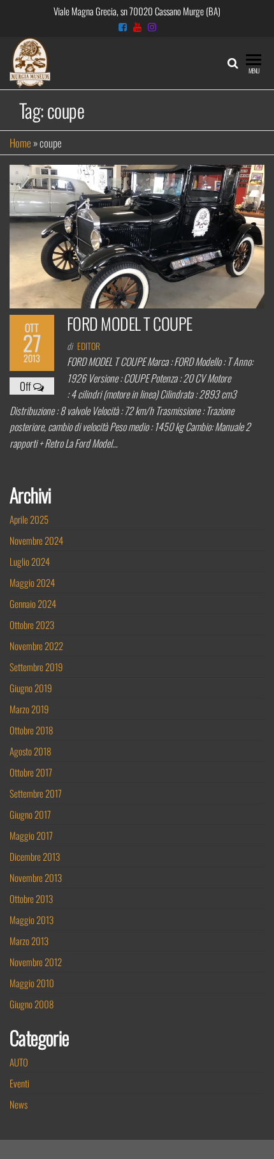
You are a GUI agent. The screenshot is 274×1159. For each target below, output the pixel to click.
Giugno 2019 (31, 688)
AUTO (19, 1062)
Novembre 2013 (36, 877)
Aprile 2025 (29, 519)
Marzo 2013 (29, 941)
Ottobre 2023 (32, 624)
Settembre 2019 (36, 667)
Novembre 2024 (36, 540)
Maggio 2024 (32, 582)
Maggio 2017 (31, 835)
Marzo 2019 (29, 709)
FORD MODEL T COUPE (129, 323)
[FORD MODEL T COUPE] (137, 235)
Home (20, 143)
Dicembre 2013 (35, 856)
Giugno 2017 (30, 814)
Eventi (19, 1083)
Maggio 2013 (32, 920)
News (18, 1104)
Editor (88, 345)
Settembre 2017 (36, 793)
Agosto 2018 (30, 751)
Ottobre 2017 (31, 772)
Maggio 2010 (32, 983)
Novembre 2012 (36, 962)
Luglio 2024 (30, 561)
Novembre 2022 (36, 646)
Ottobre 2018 (31, 730)
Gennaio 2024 (33, 603)
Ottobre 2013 (31, 898)
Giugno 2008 (32, 1004)
